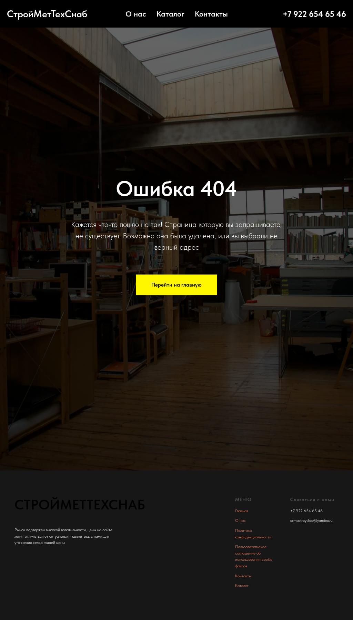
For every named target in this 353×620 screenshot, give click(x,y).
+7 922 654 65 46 (314, 14)
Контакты (211, 13)
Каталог (170, 13)
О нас (135, 13)
